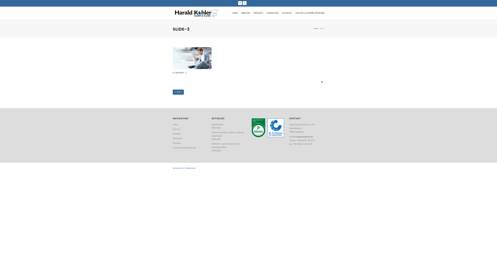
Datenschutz (178, 168)
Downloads (273, 13)
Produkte (258, 13)
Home (235, 13)
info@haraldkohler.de (304, 136)
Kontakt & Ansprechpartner (309, 13)
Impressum (190, 168)
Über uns (245, 13)
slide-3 (179, 92)
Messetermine (218, 124)
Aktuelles (287, 13)
